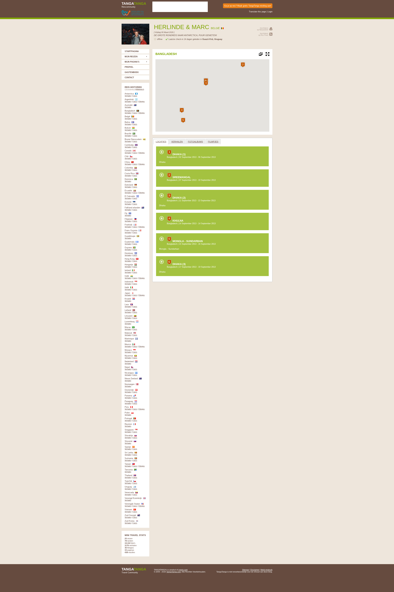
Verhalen (128, 96)
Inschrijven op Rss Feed (263, 34)
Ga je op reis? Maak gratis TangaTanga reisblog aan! (247, 6)
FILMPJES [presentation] (213, 141)
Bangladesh (172, 157)
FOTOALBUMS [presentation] (195, 141)
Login (270, 11)
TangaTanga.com (173, 572)
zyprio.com (183, 570)
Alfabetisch (140, 89)
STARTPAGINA (132, 51)
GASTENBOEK (132, 72)
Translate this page (257, 11)
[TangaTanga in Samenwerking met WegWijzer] (133, 13)
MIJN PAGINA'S (132, 62)
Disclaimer (254, 570)
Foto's (135, 96)
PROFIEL (129, 67)
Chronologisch (130, 89)
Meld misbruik (266, 570)
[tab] (161, 141)
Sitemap (245, 570)
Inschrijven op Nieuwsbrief (262, 29)
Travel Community (134, 570)
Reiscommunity (134, 5)
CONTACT (129, 77)
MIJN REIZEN (131, 56)
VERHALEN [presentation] (177, 141)
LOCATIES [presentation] (161, 141)
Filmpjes (142, 101)
